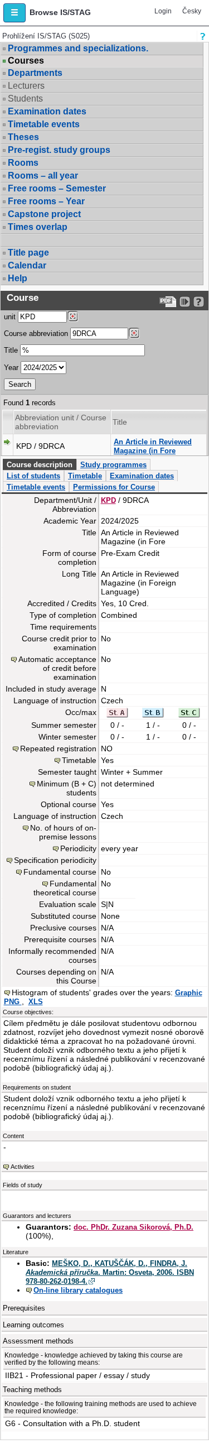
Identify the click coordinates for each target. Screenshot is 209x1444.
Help (17, 278)
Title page (28, 252)
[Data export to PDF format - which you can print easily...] (168, 302)
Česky (191, 11)
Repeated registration (58, 748)
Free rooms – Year (46, 201)
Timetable (85, 476)
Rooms (23, 162)
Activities (23, 1166)
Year (11, 367)
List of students (33, 476)
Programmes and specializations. (78, 48)
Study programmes (113, 464)
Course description (39, 464)
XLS (35, 1001)
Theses (23, 137)
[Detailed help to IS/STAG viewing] (199, 302)
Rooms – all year (43, 175)
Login (163, 11)
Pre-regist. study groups (59, 150)
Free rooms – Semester (57, 188)
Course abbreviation (36, 333)
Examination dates (47, 111)
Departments (35, 73)
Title (11, 350)
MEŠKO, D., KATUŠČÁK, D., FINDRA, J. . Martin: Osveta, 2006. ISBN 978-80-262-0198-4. (110, 1272)
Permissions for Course (114, 487)
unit (10, 317)
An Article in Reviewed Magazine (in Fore (153, 446)
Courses (26, 61)
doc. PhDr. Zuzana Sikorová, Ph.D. (133, 1227)
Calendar (27, 265)
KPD (108, 500)
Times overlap (37, 227)
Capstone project (44, 214)
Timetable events (44, 124)
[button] (14, 12)
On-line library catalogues (78, 1290)
